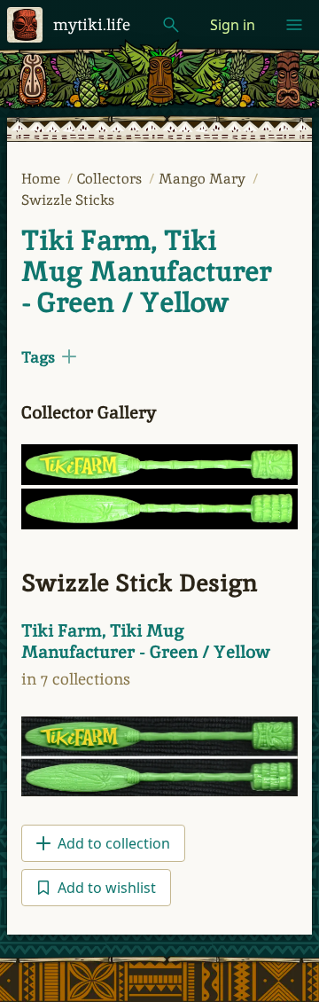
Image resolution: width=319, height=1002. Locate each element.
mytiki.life (91, 24)
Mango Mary (204, 178)
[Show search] (171, 25)
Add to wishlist (107, 887)
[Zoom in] (159, 464)
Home (42, 178)
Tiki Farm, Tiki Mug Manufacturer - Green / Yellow (146, 271)
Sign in (232, 25)
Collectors (111, 178)
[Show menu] (294, 25)
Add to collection (114, 843)
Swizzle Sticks (67, 200)
